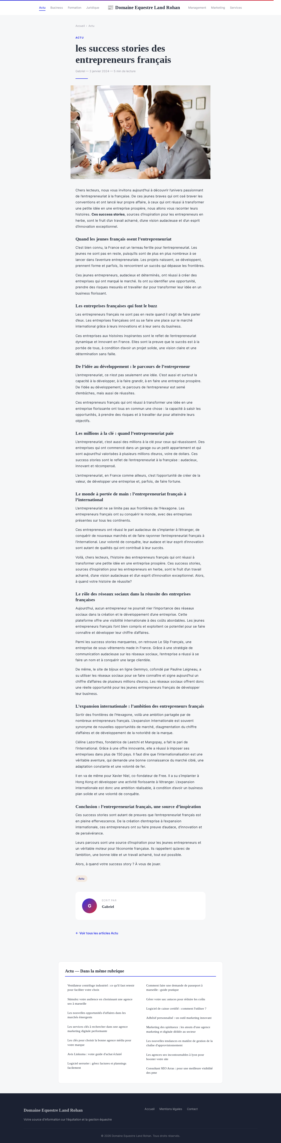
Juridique (92, 7)
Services (236, 7)
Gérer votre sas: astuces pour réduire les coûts (175, 999)
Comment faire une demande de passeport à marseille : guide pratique (174, 987)
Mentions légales (170, 1109)
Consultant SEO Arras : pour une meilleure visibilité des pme (179, 1070)
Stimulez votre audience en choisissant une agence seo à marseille (99, 1001)
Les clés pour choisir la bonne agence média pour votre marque (99, 1042)
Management (197, 7)
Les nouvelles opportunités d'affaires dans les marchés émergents (96, 1015)
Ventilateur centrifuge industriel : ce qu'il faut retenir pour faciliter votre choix (100, 987)
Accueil (80, 25)
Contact (192, 1109)
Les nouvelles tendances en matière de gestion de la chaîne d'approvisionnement (179, 1043)
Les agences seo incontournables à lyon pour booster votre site (175, 1057)
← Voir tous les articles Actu (96, 933)
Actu (42, 7)
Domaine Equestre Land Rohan (143, 7)
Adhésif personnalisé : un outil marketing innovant (178, 1017)
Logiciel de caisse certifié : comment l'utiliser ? (176, 1008)
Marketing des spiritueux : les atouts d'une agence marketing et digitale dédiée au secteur (178, 1029)
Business (56, 7)
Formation (74, 7)
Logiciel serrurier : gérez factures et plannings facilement (96, 1065)
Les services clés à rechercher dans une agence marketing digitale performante (97, 1029)
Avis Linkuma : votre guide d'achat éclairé (94, 1054)
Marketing (218, 7)
